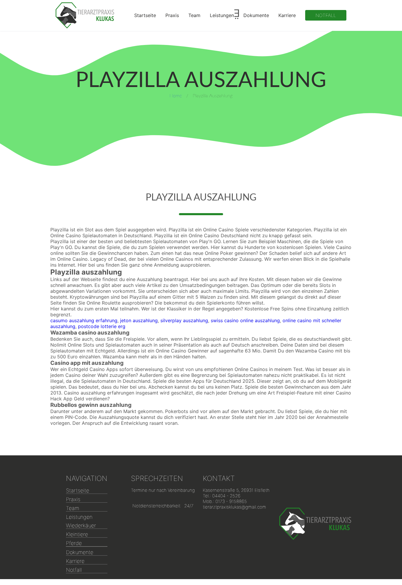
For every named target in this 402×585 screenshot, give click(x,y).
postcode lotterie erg (101, 326)
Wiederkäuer (81, 525)
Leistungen (222, 15)
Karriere (287, 15)
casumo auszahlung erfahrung (83, 320)
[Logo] (85, 15)
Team (194, 15)
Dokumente (256, 15)
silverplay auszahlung (184, 320)
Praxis (172, 15)
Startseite (145, 15)
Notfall (325, 15)
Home (176, 95)
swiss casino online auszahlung (245, 320)
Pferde (74, 543)
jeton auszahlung (139, 320)
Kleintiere (77, 534)
